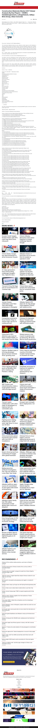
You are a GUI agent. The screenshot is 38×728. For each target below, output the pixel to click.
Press (19, 680)
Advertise (19, 681)
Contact (19, 682)
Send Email (6, 208)
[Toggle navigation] (18, 8)
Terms (19, 684)
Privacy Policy (19, 685)
